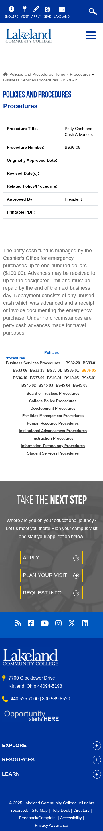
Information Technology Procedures (53, 446)
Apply (31, 558)
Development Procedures (53, 408)
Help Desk (60, 810)
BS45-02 (28, 385)
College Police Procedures (52, 401)
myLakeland (33, 38)
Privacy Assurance (51, 825)
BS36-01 (71, 370)
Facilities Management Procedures (53, 416)
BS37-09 (37, 378)
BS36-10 (20, 378)
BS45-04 (63, 385)
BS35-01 (54, 370)
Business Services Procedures (30, 80)
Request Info (42, 593)
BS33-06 (20, 370)
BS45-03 (46, 385)
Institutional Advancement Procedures (53, 431)
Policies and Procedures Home (37, 74)
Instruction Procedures (53, 438)
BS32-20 (73, 363)
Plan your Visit (45, 575)
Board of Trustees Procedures (53, 393)
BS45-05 (80, 385)
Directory (81, 810)
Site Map (40, 810)
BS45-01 (89, 378)
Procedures (80, 74)
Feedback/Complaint (38, 817)
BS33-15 (37, 370)
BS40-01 (54, 378)
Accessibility (71, 817)
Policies (51, 352)
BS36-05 (70, 80)
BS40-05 (71, 378)
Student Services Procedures (53, 453)
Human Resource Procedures (53, 423)
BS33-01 (90, 363)
